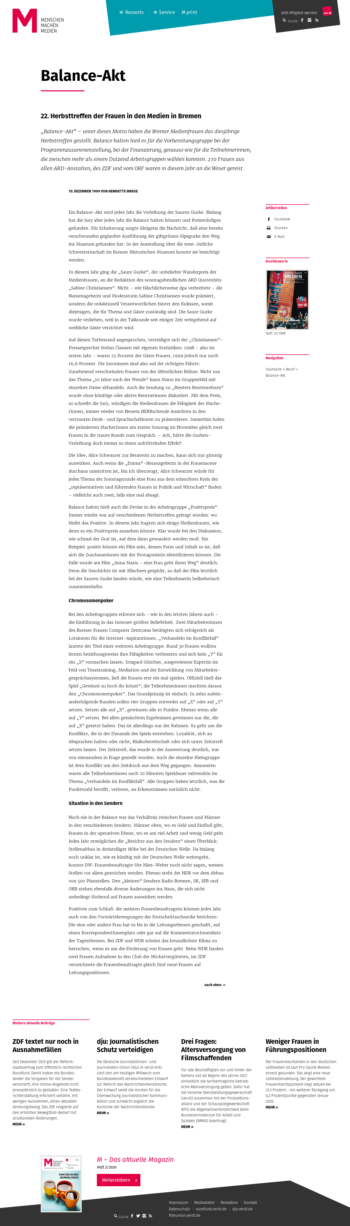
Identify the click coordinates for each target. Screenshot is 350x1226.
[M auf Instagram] (309, 20)
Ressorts (134, 12)
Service (167, 12)
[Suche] (115, 1216)
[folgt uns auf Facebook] (132, 1216)
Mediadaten (204, 1202)
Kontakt (250, 1202)
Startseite (274, 369)
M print (189, 12)
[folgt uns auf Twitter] (138, 1216)
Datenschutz (179, 1209)
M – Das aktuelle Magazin (135, 1159)
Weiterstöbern (116, 1180)
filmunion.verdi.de (184, 1215)
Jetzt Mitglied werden (299, 12)
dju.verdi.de (242, 1209)
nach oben (212, 984)
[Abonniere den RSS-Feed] (317, 20)
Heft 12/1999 (276, 333)
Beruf (290, 369)
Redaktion (229, 1202)
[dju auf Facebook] (302, 20)
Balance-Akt (275, 375)
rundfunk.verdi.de (211, 1209)
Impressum (178, 1202)
